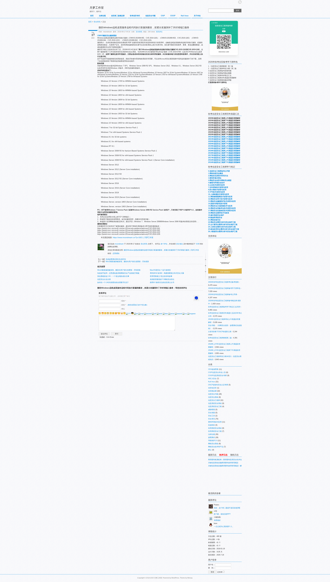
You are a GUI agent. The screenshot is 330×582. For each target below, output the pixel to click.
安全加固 (211, 413)
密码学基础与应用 (215, 422)
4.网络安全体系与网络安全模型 (219, 180)
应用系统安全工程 (215, 431)
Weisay (189, 578)
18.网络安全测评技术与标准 (218, 213)
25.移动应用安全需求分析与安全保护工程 (223, 229)
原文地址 (179, 244)
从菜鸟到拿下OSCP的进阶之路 (219, 332)
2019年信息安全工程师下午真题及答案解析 (224, 148)
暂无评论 (159, 32)
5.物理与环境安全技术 (216, 183)
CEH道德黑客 (213, 369)
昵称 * (123, 301)
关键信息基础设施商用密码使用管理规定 (223, 463)
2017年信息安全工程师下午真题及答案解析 (224, 158)
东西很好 (217, 520)
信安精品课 (212, 391)
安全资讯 (97, 22)
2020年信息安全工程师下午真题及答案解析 (224, 144)
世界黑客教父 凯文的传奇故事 (161, 276)
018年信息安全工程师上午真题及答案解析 (224, 151)
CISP (163, 16)
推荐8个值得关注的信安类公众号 (162, 282)
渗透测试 (211, 437)
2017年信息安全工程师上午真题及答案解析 (224, 155)
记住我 (220, 572)
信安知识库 (212, 388)
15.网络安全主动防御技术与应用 (220, 206)
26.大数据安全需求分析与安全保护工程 (222, 231)
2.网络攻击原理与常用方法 (218, 176)
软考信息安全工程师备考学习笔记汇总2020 (224, 307)
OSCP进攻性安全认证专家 (218, 385)
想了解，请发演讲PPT (222, 514)
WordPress (175, 578)
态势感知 (116, 253)
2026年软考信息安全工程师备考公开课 (222, 294)
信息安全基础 (213, 397)
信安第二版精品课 (118, 16)
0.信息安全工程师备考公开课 (219, 171)
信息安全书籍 (150, 16)
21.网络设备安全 (214, 220)
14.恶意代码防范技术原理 (217, 204)
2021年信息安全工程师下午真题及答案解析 (224, 139)
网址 (123, 309)
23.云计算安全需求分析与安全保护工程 (222, 224)
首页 (92, 16)
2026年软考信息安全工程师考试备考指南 (223, 282)
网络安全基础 (213, 444)
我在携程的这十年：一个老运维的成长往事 (113, 276)
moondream (119, 244)
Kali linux (184, 16)
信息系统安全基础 (215, 403)
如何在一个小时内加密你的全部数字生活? (112, 282)
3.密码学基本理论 (214, 178)
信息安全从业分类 (104, 279)
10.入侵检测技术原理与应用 (218, 194)
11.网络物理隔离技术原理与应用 (220, 197)
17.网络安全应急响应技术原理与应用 (222, 211)
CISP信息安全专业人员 (217, 372)
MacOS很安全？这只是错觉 (160, 270)
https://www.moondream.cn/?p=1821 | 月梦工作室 (133, 237)
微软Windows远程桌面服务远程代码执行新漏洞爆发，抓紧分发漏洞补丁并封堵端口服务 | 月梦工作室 (161, 250)
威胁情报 (211, 409)
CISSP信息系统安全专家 (217, 375)
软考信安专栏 (135, 16)
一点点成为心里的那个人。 (224, 526)
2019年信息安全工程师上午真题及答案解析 (224, 146)
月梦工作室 (97, 7)
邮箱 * (134, 305)
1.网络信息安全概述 (215, 173)
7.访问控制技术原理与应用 (218, 187)
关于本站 (197, 16)
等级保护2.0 (212, 440)
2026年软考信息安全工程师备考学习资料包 (224, 288)
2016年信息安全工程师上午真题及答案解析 (224, 160)
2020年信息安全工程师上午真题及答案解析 (224, 141)
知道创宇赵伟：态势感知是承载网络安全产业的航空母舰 (118, 273)
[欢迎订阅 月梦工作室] (240, 2)
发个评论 (164, 244)
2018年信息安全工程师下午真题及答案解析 (224, 153)
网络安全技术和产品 (215, 447)
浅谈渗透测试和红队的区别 (116, 259)
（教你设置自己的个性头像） (137, 305)
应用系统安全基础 (215, 428)
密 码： (211, 568)
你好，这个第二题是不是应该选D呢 (227, 508)
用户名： (211, 565)
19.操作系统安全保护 (216, 215)
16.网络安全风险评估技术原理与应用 (222, 208)
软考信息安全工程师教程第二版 (220, 338)
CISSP (172, 16)
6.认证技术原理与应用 (216, 185)
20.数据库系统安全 (215, 217)
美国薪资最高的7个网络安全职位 (162, 279)
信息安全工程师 (214, 400)
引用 (197, 244)
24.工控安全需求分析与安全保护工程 (222, 227)
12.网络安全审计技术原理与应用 (220, 199)
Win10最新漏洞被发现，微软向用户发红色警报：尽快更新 (127, 261)
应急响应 (211, 425)
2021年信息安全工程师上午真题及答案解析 (224, 137)
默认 (210, 450)
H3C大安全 (212, 379)
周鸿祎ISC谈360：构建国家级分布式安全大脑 (167, 273)
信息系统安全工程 (215, 406)
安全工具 (211, 416)
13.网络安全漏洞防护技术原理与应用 (222, 201)
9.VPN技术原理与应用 (216, 192)
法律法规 (102, 16)
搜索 (237, 10)
